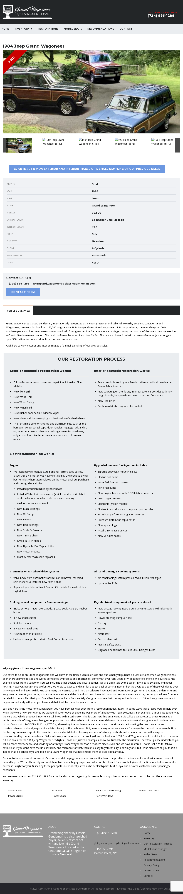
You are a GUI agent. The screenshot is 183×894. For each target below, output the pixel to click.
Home (147, 833)
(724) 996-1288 (161, 16)
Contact (126, 28)
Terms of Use (151, 870)
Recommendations (100, 28)
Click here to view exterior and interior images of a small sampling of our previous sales (87, 168)
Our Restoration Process (158, 843)
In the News (150, 854)
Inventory (149, 838)
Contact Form (23, 292)
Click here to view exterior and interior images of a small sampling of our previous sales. (57, 345)
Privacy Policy (151, 865)
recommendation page (62, 758)
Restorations (48, 28)
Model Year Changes (155, 849)
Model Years (73, 28)
